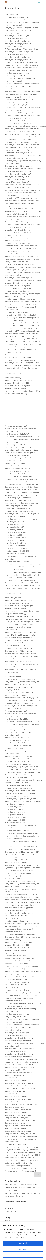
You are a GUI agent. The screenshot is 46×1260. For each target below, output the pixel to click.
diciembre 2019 (10, 1212)
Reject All (23, 1255)
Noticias (8, 1221)
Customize (23, 1249)
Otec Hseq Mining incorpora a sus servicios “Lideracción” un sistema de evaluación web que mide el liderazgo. (23, 1187)
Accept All (23, 1243)
